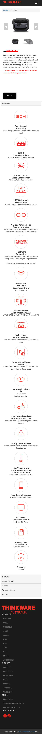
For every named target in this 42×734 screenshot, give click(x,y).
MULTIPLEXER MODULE (11, 707)
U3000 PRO (7, 619)
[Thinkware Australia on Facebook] (5, 716)
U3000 (5, 623)
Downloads (8, 675)
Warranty (7, 692)
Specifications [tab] (8, 581)
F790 (5, 643)
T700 (5, 648)
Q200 (5, 639)
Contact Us (8, 671)
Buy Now (9, 95)
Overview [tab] (6, 104)
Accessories (8, 660)
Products (6, 10)
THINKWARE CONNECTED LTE (13, 703)
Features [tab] (6, 577)
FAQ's (5, 680)
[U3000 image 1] (21, 24)
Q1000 (5, 631)
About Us (7, 667)
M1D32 (5, 656)
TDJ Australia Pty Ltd (26, 732)
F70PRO (6, 652)
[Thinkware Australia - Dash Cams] (18, 609)
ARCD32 (6, 635)
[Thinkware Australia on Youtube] (9, 716)
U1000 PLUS (7, 627)
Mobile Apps (8, 699)
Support (7, 684)
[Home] (12, 2)
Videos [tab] (5, 586)
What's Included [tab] (8, 590)
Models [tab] (5, 595)
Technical (7, 688)
